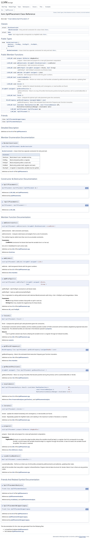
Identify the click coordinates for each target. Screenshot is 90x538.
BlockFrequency (11, 100)
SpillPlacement (9, 10)
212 (13, 396)
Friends (78, 12)
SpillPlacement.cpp (24, 249)
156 (13, 357)
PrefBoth (34, 44)
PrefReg (18, 44)
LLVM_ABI (10, 58)
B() (10, 309)
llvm (2, 10)
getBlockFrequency (23, 100)
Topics (19, 6)
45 (12, 131)
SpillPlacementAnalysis (14, 121)
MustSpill (11, 46)
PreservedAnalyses (50, 105)
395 (13, 337)
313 (13, 306)
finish (19, 95)
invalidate (20, 105)
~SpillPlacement (22, 111)
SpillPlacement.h (22, 131)
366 (13, 420)
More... (47, 30)
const (44, 100)
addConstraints (22, 63)
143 (13, 378)
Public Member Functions (70, 12)
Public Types (60, 12)
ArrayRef (31, 63)
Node (9, 32)
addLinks (20, 72)
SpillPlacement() (23, 192)
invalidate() (14, 499)
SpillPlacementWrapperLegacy (15, 119)
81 (13, 171)
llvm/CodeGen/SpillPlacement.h (18, 19)
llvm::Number (13, 272)
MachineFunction (30, 105)
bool (48, 68)
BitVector (26, 58)
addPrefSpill (21, 68)
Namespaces (26, 6)
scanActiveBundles (23, 77)
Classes (35, 6)
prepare (19, 58)
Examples (48, 6)
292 (13, 249)
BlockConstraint (13, 27)
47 (13, 493)
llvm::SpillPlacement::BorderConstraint (18, 146)
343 (13, 472)
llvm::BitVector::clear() (15, 450)
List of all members (85, 12)
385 (13, 447)
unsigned (36, 68)
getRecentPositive (23, 88)
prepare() (49, 329)
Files (41, 6)
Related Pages (12, 6)
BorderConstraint (12, 42)
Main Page (4, 6)
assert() (11, 340)
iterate (19, 84)
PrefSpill (26, 44)
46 (13, 513)
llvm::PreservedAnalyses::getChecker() (20, 399)
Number (39, 100)
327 (13, 269)
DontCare (10, 44)
